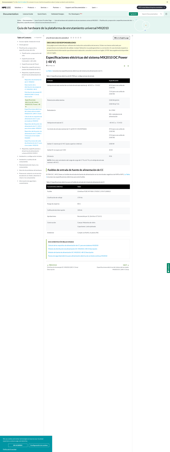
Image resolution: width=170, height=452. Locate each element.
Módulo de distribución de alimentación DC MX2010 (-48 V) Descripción (72, 249)
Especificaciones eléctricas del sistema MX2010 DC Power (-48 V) (32, 103)
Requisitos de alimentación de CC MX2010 (33, 81)
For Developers (75, 14)
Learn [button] (94, 7)
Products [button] (31, 7)
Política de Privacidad (9, 449)
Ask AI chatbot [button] (22, 2)
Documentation (10, 14)
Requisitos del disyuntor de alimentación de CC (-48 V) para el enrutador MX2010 (33, 126)
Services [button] (43, 7)
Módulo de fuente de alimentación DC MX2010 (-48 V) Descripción (70, 252)
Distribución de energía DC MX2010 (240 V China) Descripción (33, 94)
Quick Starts (42, 14)
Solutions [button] (18, 7)
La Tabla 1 (49, 71)
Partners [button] (56, 7)
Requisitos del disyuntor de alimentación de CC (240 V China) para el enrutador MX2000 (33, 134)
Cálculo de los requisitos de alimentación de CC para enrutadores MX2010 (33, 119)
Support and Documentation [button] (75, 7)
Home (19, 20)
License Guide (28, 14)
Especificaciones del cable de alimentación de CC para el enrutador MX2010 (33, 143)
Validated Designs (57, 14)
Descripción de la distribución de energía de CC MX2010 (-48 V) (33, 87)
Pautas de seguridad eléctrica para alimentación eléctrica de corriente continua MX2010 (77, 256)
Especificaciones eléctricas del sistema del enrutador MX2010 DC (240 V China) (33, 111)
